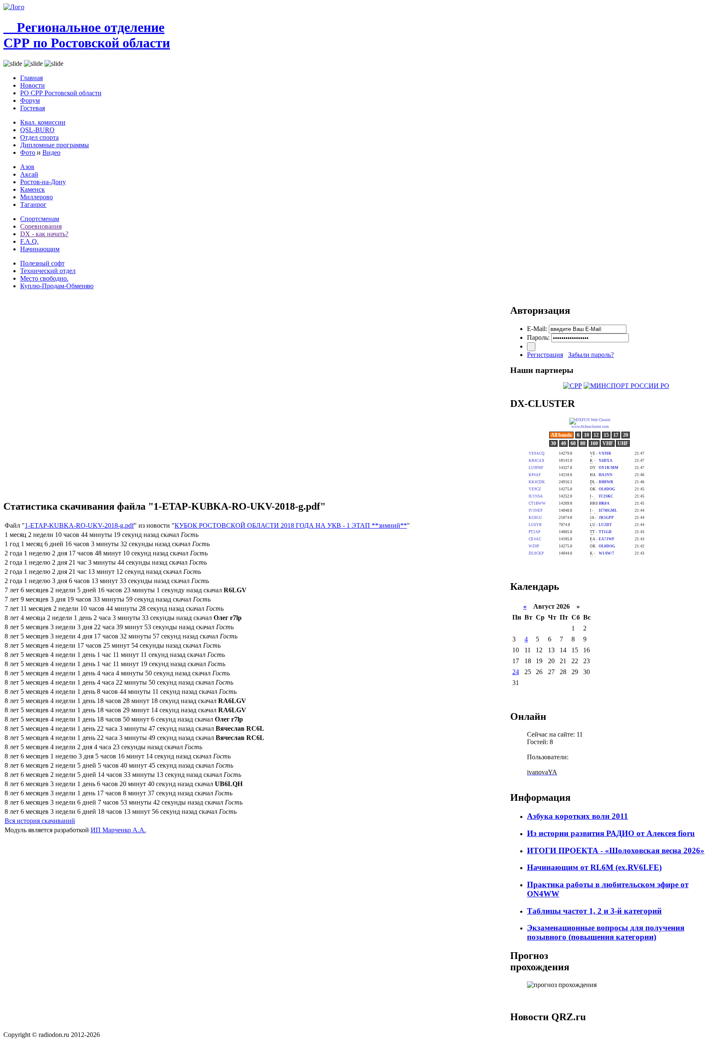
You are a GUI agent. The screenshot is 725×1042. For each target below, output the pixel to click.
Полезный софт (42, 263)
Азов (27, 166)
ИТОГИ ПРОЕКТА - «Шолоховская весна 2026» (615, 850)
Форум (30, 100)
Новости (32, 85)
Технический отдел (48, 270)
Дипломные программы (54, 144)
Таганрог (33, 204)
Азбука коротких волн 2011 (577, 816)
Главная (31, 77)
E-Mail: (537, 328)
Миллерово (36, 197)
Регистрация (545, 354)
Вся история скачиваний (40, 820)
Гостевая (32, 108)
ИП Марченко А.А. (118, 830)
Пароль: (538, 337)
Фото (27, 152)
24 (515, 671)
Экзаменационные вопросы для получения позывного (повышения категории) (605, 932)
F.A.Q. (29, 241)
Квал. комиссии (42, 122)
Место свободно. (44, 278)
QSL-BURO (37, 129)
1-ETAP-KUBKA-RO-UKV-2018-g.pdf (79, 525)
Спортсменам (39, 218)
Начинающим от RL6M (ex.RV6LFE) (594, 867)
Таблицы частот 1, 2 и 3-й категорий (594, 911)
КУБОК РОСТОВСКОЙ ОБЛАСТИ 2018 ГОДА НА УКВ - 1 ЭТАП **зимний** (291, 525)
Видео (51, 152)
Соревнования (41, 226)
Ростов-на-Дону (43, 181)
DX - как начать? (44, 233)
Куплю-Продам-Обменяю (57, 285)
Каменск (32, 189)
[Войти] (531, 346)
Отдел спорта (39, 137)
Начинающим (40, 249)
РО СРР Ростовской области (61, 92)
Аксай (29, 174)
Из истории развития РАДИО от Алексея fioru (611, 833)
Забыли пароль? (591, 354)
